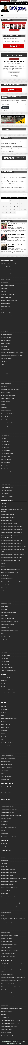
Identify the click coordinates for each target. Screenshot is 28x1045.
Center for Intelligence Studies (9, 300)
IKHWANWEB (4, 893)
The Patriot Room (5, 450)
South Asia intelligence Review (9, 432)
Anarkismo (4, 966)
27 (3, 212)
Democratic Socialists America (9, 523)
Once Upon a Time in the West (8, 395)
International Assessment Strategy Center (12, 352)
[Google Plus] (21, 3)
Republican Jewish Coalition (8, 413)
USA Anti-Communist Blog (7, 478)
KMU (2, 915)
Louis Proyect (4, 591)
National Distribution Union (8, 742)
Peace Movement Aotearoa (8, 758)
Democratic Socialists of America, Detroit (11, 540)
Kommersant (4, 821)
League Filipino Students (7, 923)
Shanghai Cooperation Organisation (10, 950)
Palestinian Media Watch (7, 398)
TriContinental (5, 1017)
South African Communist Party (9, 846)
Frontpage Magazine (6, 337)
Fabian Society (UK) (6, 818)
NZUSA (3, 752)
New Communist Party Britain (8, 827)
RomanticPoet (4, 419)
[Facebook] (19, 3)
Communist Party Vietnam (7, 884)
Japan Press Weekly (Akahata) (9, 906)
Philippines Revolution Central (9, 944)
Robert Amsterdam (6, 416)
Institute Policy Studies (7, 578)
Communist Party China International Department (13, 878)
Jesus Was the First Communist (14, 61)
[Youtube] (23, 3)
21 (6, 209)
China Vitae (4, 866)
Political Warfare (5, 401)
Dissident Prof (5, 328)
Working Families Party (7, 667)
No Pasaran (4, 386)
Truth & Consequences (7, 475)
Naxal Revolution (5, 932)
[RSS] (25, 3)
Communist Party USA (7, 520)
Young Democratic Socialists (8, 670)
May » (6, 216)
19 (25, 206)
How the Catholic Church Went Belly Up (11, 141)
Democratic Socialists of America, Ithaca (11, 543)
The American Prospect (7, 646)
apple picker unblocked (7, 186)
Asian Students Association (8, 854)
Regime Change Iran (6, 410)
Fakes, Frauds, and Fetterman (8, 143)
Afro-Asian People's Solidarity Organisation (12, 963)
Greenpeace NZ (5, 727)
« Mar (2, 216)
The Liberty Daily (5, 444)
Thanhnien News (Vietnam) (8, 953)
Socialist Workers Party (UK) (8, 836)
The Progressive (5, 655)
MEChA (3, 594)
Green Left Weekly (6, 890)
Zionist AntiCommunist (7, 496)
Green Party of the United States (9, 572)
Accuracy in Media (6, 266)
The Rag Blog (4, 658)
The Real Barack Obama (7, 453)
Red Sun (3, 999)
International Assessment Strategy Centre (12, 355)
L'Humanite (4, 824)
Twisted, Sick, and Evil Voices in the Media (11, 146)
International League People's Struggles (11, 980)
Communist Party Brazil (7, 786)
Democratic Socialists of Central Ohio (10, 560)
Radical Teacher (5, 627)
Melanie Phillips (5, 374)
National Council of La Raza (8, 600)
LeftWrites (4, 926)
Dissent (3, 566)
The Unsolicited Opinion (7, 465)
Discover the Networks (7, 325)
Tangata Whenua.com (6, 767)
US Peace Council (5, 661)
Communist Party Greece (7, 812)
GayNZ (3, 715)
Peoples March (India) (7, 941)
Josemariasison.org (6, 912)
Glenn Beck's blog (5, 343)
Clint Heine (4, 680)
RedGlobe (3, 1002)
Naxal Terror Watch (6, 383)
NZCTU (3, 749)
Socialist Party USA (6, 636)
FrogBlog (3, 712)
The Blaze (3, 438)
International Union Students (8, 983)
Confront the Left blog (6, 312)
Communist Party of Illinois (8, 517)
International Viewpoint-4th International (11, 986)
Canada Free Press (6, 297)
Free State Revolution (6, 334)
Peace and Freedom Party (7, 618)
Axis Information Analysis (7, 285)
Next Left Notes (5, 609)
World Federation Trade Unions (9, 1026)
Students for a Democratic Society (9, 639)
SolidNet (3, 1014)
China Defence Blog (6, 306)
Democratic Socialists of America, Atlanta (11, 526)
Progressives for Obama (7, 624)
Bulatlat (3, 857)
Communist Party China (7, 875)
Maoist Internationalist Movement (10, 992)
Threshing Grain (5, 468)
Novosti (3, 830)
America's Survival (6, 269)
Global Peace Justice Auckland (8, 718)
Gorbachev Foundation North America (10, 569)
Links (2, 929)
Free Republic (4, 331)
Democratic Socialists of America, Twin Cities (12, 554)
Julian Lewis (4, 367)
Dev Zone (3, 706)
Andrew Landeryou (6, 279)
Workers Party (5, 779)
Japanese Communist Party (8, 909)
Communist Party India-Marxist (9, 881)
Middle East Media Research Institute (10, 380)
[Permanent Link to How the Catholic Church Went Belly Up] (4, 226)
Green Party (4, 721)
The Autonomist (5, 435)
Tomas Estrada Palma (6, 471)
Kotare (3, 733)
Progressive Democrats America (9, 621)
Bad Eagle (3, 291)
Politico (3, 404)
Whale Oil (3, 699)
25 (21, 209)
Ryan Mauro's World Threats (8, 423)
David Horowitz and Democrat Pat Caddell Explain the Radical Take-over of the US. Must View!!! (13, 182)
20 (3, 209)
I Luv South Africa (5, 349)
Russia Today (4, 833)
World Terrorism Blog (7, 490)
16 (14, 206)
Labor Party (4, 587)
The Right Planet (5, 456)
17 (17, 206)
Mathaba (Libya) (5, 843)
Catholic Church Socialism (7, 151)
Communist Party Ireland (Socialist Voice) (11, 815)
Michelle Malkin (5, 377)
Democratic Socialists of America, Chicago (11, 532)
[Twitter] (18, 3)
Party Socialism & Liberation (8, 612)
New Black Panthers (6, 603)
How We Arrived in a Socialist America (16, 177)
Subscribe (5, 107)
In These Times (5, 575)
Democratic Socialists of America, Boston (11, 529)
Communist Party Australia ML (9, 872)
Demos (3, 563)
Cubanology (4, 318)
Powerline (4, 407)
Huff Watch (4, 346)
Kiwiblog (3, 683)
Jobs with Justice (5, 584)
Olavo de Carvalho (5, 392)
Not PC (3, 686)
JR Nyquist (4, 364)
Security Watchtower (6, 429)
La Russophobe (5, 371)
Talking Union (4, 642)
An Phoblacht (4, 803)
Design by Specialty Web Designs (14, 1043)
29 (10, 212)
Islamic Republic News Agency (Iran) (10, 903)
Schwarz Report (5, 426)
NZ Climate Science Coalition (8, 692)
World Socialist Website (7, 1035)
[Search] (27, 3)
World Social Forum (6, 1032)
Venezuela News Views (7, 487)
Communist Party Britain (7, 806)
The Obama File (5, 447)
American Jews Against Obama (9, 273)
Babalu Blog (4, 288)
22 (10, 209)
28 (6, 212)
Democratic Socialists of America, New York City (13, 546)
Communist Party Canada (7, 514)
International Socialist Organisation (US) (11, 581)
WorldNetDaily (5, 493)
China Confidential (5, 303)
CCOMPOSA (4, 863)
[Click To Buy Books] (14, 30)
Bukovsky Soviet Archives (8, 294)
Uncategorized (15, 59)
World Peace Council (6, 1029)
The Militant (4, 649)
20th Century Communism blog (9, 263)
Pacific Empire (5, 696)
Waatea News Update (6, 776)
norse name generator (7, 180)
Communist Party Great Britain (9, 809)
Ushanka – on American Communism (10, 481)
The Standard (4, 770)
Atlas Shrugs (4, 282)
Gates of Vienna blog (6, 340)
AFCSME (3, 503)
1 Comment (19, 63)
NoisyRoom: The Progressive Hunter (10, 389)
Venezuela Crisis (5, 484)
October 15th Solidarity (7, 755)
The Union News (5, 462)
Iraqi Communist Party (7, 900)
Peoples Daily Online (6, 938)
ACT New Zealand (5, 677)
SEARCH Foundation (6, 947)
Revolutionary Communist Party (9, 630)
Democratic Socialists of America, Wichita (11, 557)
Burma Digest (4, 860)
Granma (3, 789)
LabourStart (4, 989)
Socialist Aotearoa (5, 761)
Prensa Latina (4, 795)
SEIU (2, 633)
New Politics (4, 606)
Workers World (5, 664)
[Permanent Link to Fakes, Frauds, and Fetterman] (4, 237)
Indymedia (4, 730)
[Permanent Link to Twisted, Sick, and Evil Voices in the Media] (4, 247)
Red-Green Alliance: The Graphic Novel (11, 148)
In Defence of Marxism (7, 974)
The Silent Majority (6, 459)
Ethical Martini (5, 709)
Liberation (4, 739)
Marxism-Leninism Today (7, 996)
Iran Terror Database (6, 358)
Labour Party (4, 736)
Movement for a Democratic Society (10, 597)
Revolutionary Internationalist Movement (11, 1008)
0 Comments (19, 227)
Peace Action (4, 615)
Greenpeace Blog (5, 724)
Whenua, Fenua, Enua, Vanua (8, 956)
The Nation (4, 652)
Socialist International (6, 1011)
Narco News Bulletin (6, 792)
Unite (2, 773)
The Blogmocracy (5, 441)
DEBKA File (4, 322)
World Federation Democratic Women (10, 1020)
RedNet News (4, 1005)
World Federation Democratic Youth (10, 1023)
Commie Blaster (5, 309)
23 (14, 209)
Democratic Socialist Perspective (9, 887)
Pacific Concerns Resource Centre (10, 935)
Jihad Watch (4, 361)
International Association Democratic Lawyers (13, 977)
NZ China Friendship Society (8, 746)
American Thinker (5, 276)
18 (21, 206)
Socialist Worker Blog (6, 764)
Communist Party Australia (8, 869)
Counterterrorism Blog (7, 315)
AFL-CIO (3, 506)
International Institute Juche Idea (9, 896)
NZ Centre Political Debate (8, 689)
